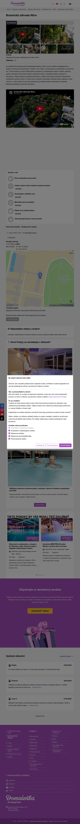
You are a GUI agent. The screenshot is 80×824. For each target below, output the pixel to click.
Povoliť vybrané (52, 445)
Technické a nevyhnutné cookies (22, 428)
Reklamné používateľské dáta (21, 436)
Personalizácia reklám (18, 439)
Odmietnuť (40, 445)
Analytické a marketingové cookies (23, 430)
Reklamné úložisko (17, 433)
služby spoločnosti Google (57, 397)
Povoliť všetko (65, 445)
